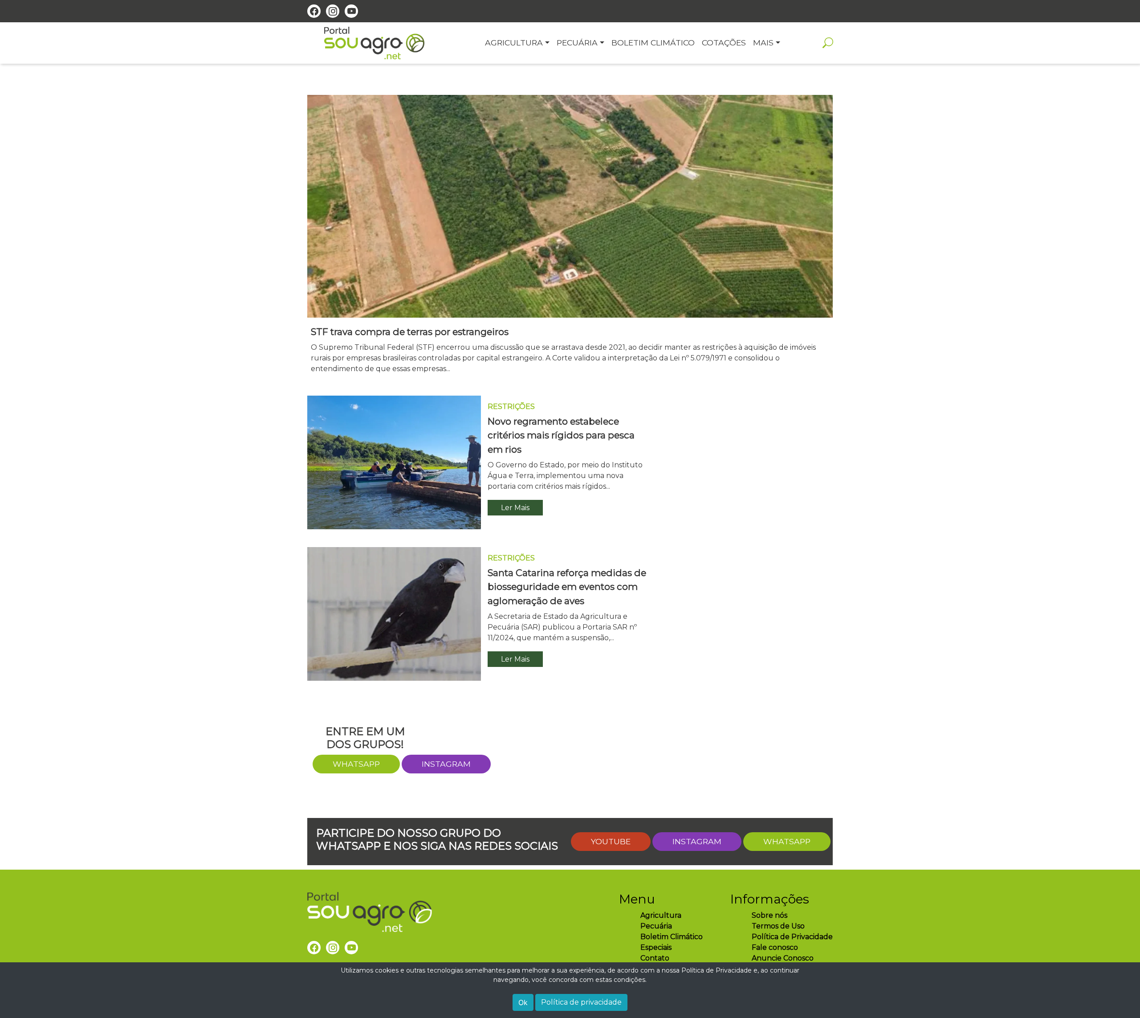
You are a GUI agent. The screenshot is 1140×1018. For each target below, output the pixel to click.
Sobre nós (769, 915)
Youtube (611, 841)
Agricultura (660, 915)
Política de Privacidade (792, 936)
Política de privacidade (581, 1002)
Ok (523, 1002)
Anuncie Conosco (783, 958)
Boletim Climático (671, 936)
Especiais (656, 947)
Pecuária (656, 926)
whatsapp (356, 764)
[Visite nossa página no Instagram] (332, 11)
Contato (654, 958)
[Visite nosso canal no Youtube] (351, 11)
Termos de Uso (778, 926)
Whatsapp (786, 841)
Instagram (446, 764)
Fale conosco (775, 947)
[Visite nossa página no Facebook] (314, 11)
